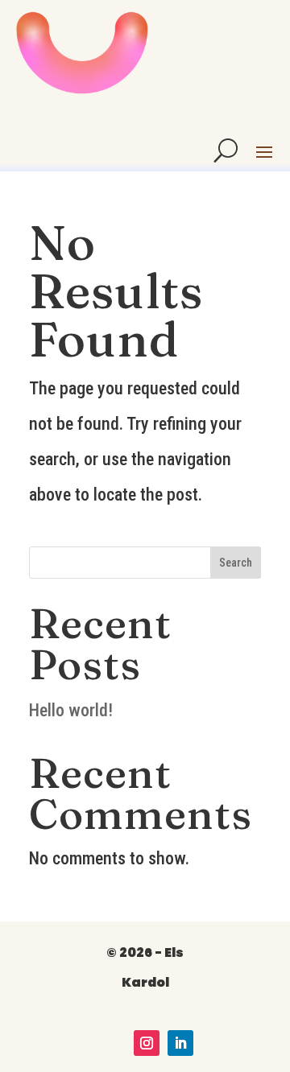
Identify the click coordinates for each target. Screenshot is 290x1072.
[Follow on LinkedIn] (180, 1043)
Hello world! (71, 710)
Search (235, 562)
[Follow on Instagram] (147, 1043)
